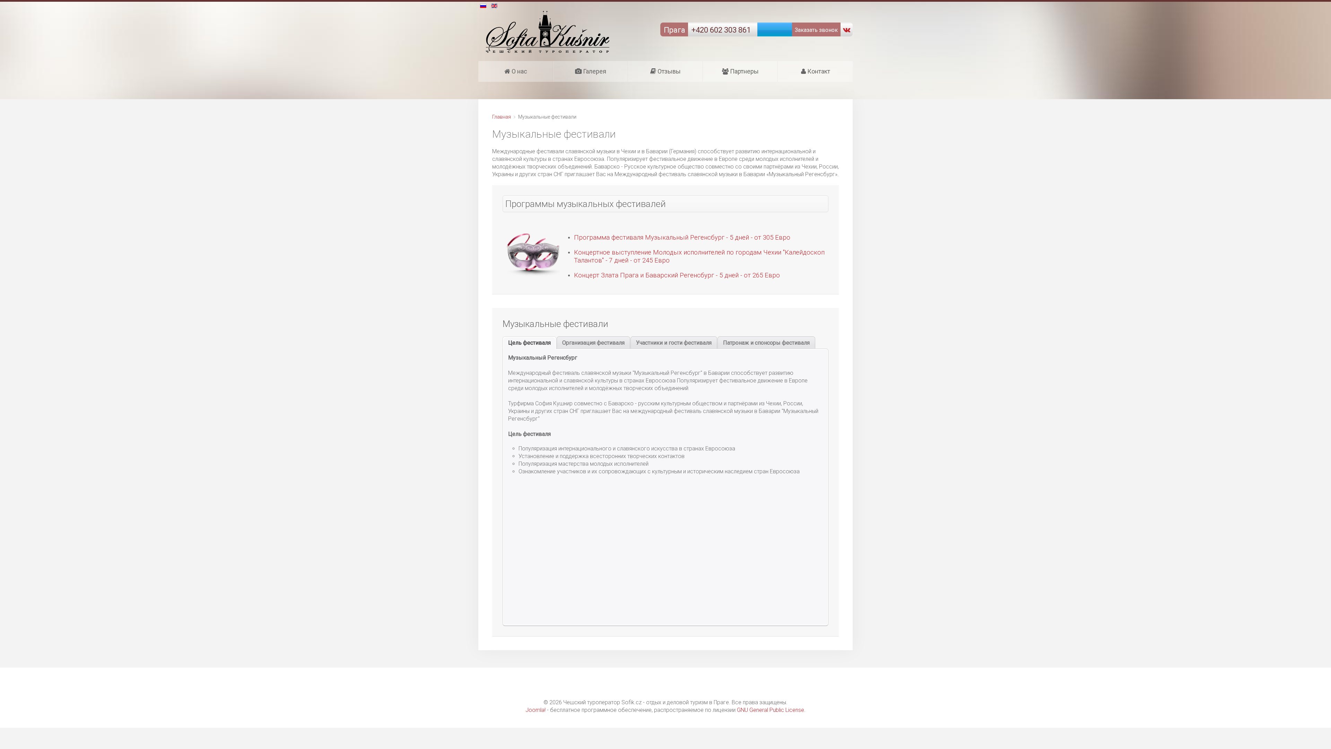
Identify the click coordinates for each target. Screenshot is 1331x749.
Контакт (818, 71)
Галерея (594, 71)
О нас (518, 71)
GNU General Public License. (771, 710)
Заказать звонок (815, 30)
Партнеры (744, 71)
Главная (501, 117)
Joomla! (535, 710)
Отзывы (668, 71)
